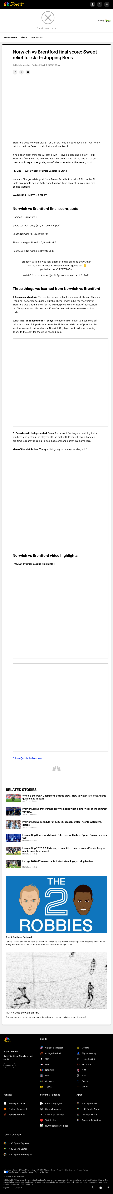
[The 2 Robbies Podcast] (56, 904)
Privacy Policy (82, 1170)
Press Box (61, 1170)
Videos (24, 37)
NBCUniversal (19, 1176)
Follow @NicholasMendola (27, 758)
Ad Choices (70, 1170)
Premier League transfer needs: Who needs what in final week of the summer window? (64, 810)
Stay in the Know (11, 1051)
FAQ (37, 1170)
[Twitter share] (21, 72)
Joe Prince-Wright (29, 801)
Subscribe (9, 1065)
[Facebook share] (15, 72)
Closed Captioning (27, 1170)
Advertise (7, 1170)
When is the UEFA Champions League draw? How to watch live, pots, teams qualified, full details (64, 797)
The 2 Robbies (36, 37)
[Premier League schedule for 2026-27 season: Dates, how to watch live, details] (13, 824)
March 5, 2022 (81, 275)
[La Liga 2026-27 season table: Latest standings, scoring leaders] (13, 864)
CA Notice (29, 1172)
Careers (16, 1170)
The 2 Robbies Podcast (19, 937)
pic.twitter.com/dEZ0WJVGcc (56, 269)
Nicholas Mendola (22, 65)
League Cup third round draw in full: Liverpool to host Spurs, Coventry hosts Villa (64, 836)
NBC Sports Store (48, 1170)
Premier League (10, 37)
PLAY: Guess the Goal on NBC (23, 1012)
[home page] (14, 4)
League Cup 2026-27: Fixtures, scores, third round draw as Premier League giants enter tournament (63, 850)
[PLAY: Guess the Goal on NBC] (56, 980)
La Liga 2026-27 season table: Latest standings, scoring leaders (57, 861)
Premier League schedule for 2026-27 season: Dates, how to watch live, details (62, 823)
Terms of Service (41, 1172)
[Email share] (28, 72)
